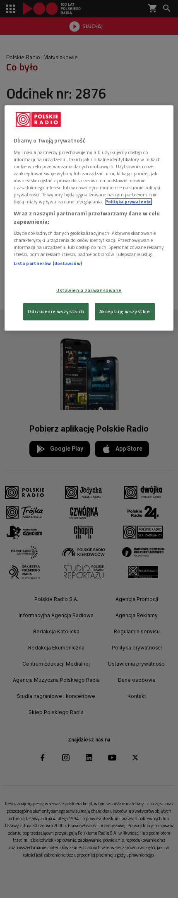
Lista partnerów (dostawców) (48, 263)
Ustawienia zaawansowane (89, 290)
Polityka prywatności (128, 201)
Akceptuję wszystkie (124, 311)
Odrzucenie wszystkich (56, 311)
